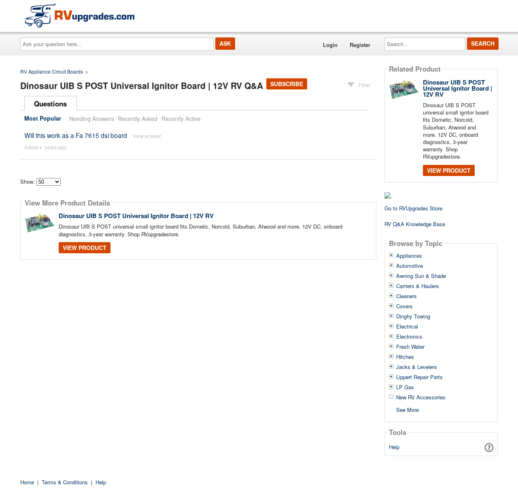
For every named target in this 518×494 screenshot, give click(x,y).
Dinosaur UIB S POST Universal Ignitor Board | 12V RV (136, 215)
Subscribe (286, 84)
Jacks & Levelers (416, 367)
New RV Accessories (421, 397)
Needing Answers (91, 118)
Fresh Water (410, 347)
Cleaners (406, 296)
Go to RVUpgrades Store (413, 208)
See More (407, 409)
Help (394, 447)
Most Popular (42, 118)
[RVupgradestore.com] (79, 15)
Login (330, 45)
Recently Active (181, 118)
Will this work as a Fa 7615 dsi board (75, 135)
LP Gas (405, 387)
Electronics (409, 336)
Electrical (407, 326)
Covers (404, 306)
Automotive (409, 266)
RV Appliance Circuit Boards (51, 71)
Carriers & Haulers (417, 286)
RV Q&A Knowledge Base (414, 224)
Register (360, 45)
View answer (147, 135)
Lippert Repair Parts (419, 377)
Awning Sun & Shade (421, 276)
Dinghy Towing (413, 316)
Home (27, 482)
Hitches (405, 357)
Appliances (409, 256)
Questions (50, 103)
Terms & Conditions (65, 482)
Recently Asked (137, 118)
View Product (84, 248)
